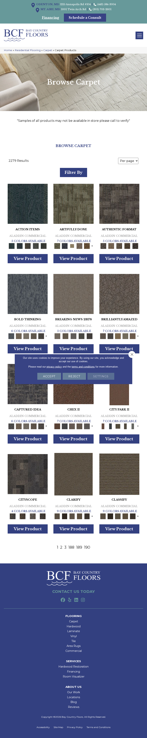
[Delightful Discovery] (73, 203)
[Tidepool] (28, 203)
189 (79, 547)
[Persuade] (79, 516)
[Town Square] (87, 425)
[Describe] (72, 516)
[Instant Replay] (73, 335)
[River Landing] (64, 425)
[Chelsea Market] (57, 425)
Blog (73, 702)
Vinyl (73, 636)
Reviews (73, 707)
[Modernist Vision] (72, 245)
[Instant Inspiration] (133, 335)
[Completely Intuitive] (118, 335)
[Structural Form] (135, 245)
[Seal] (41, 335)
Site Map (58, 727)
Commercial (73, 651)
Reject (74, 376)
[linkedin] (76, 600)
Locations (73, 697)
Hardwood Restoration (73, 666)
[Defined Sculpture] (111, 245)
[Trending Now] (73, 293)
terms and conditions (83, 366)
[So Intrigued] (119, 293)
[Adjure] (87, 516)
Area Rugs (74, 646)
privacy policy (54, 366)
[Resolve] (73, 473)
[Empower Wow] (125, 335)
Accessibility (43, 727)
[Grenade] (19, 335)
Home (8, 50)
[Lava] (26, 335)
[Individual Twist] (119, 245)
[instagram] (83, 600)
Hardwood (74, 626)
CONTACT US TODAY (73, 591)
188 (71, 547)
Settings (101, 376)
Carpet (47, 50)
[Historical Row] (42, 516)
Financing (73, 671)
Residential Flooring (28, 50)
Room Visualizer (73, 676)
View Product (28, 258)
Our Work (73, 692)
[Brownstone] (27, 245)
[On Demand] (81, 335)
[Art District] (72, 425)
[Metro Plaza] (79, 425)
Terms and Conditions (98, 727)
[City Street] (43, 245)
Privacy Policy (75, 727)
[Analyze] (64, 516)
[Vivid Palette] (87, 245)
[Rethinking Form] (127, 245)
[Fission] (34, 335)
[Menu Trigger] (139, 35)
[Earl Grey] (35, 245)
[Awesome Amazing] (79, 245)
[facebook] (63, 600)
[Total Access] (89, 335)
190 (87, 547)
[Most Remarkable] (64, 245)
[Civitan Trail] (22, 516)
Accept (49, 376)
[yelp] (69, 600)
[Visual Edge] (119, 203)
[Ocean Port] (19, 245)
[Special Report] (65, 335)
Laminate (73, 631)
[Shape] (28, 293)
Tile (73, 641)
